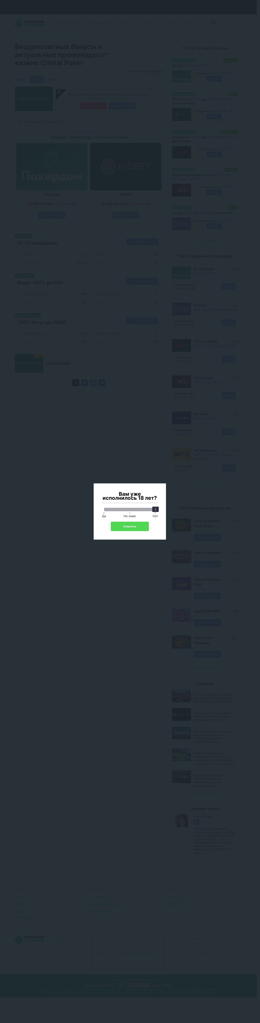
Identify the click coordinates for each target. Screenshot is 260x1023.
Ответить (129, 526)
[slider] (155, 509)
